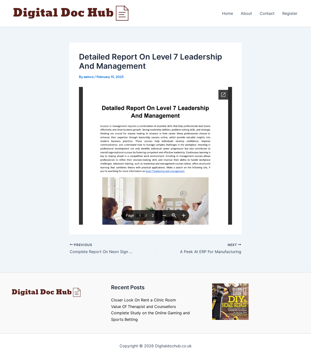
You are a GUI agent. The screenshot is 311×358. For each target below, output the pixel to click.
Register (289, 13)
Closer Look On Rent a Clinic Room (143, 300)
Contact (267, 13)
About (246, 13)
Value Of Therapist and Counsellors (143, 306)
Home (227, 13)
